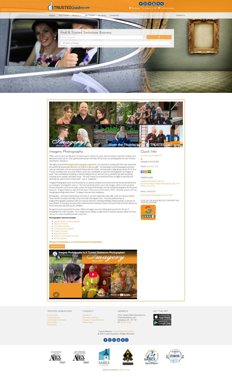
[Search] (159, 37)
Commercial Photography (64, 228)
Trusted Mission (53, 317)
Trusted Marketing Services (123, 331)
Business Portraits (61, 224)
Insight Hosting (123, 370)
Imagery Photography (151, 156)
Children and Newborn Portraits (66, 236)
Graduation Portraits (62, 226)
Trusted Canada (167, 8)
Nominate (135, 8)
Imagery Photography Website (152, 181)
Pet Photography (60, 238)
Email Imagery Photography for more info (157, 195)
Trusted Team (52, 315)
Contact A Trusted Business (93, 320)
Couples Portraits (61, 231)
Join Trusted (89, 15)
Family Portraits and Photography (67, 221)
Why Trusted (64, 15)
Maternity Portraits (61, 233)
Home (52, 15)
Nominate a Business (91, 317)
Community (114, 15)
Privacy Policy (88, 322)
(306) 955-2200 (152, 166)
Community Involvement (56, 320)
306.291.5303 (126, 322)
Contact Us (180, 15)
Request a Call (150, 8)
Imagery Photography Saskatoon (82, 164)
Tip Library (102, 15)
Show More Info (57, 246)
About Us (76, 15)
